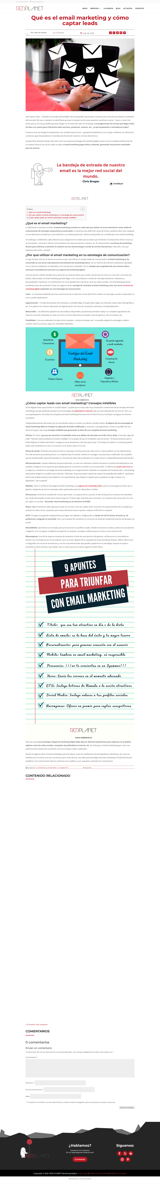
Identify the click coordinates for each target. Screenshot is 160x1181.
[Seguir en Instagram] (121, 32)
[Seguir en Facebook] (110, 32)
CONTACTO (139, 8)
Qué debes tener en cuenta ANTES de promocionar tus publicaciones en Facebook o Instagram (76, 856)
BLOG (118, 8)
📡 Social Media (51, 767)
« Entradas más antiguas (36, 1024)
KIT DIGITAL (127, 8)
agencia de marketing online (90, 486)
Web (28, 1096)
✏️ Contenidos (40, 767)
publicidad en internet (83, 411)
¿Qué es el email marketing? (40, 212)
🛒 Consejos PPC (62, 767)
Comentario (31, 1057)
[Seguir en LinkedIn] (117, 32)
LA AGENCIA (108, 8)
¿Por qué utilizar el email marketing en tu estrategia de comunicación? (56, 215)
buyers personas (124, 466)
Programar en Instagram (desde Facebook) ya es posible (56, 1015)
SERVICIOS (94, 8)
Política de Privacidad (98, 1173)
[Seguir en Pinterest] (124, 32)
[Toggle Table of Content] (81, 209)
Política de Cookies (118, 1173)
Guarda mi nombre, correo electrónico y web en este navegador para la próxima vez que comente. (71, 1102)
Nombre (30, 1083)
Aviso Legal (83, 1173)
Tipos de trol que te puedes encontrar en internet (53, 936)
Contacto (80, 1159)
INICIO (85, 8)
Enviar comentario (127, 1107)
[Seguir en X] (114, 32)
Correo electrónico (34, 1090)
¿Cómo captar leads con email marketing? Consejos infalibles (52, 217)
